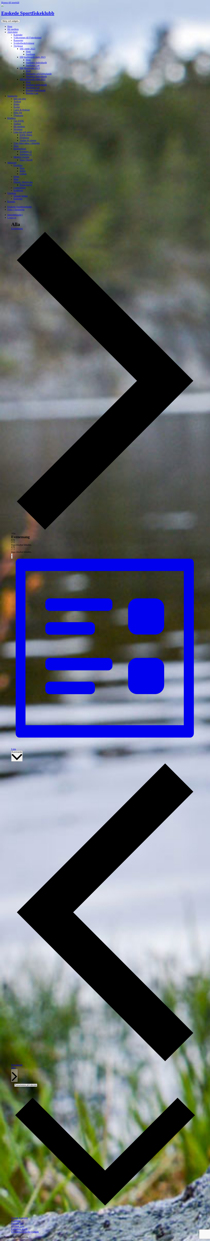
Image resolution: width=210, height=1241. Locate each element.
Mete (16, 179)
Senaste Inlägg (21, 196)
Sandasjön (12, 96)
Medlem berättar (21, 157)
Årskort (17, 101)
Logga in (11, 217)
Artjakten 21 (26, 154)
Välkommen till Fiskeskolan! (28, 37)
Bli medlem (13, 29)
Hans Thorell (26, 160)
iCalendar (16, 1220)
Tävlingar (18, 46)
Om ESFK (19, 121)
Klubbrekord (20, 148)
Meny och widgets (10, 21)
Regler (17, 107)
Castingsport (20, 187)
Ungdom (11, 193)
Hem (9, 26)
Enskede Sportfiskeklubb (27, 13)
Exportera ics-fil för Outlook (25, 1232)
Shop (16, 146)
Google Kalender (19, 1218)
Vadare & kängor (28, 140)
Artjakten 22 (26, 151)
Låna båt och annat (23, 132)
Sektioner (12, 162)
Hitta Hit (18, 112)
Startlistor (30, 54)
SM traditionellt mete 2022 (33, 79)
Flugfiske (18, 165)
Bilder (17, 104)
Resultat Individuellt (35, 90)
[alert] (105, 542)
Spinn (16, 176)
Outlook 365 (17, 1223)
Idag (13, 1067)
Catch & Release (22, 110)
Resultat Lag (32, 93)
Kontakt (11, 201)
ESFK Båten (26, 135)
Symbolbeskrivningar (24, 43)
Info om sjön (20, 98)
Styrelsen (18, 129)
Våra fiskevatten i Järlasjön (27, 143)
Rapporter (18, 40)
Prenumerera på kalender (26, 1085)
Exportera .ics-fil (19, 1229)
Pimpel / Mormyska (23, 182)
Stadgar (17, 123)
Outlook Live (17, 1226)
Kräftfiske (18, 190)
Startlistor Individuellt (36, 62)
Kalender (18, 34)
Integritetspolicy (15, 214)
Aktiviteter (12, 32)
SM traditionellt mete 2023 (33, 57)
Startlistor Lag (33, 65)
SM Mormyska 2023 (30, 68)
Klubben (11, 118)
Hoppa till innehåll (10, 2)
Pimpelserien (26, 185)
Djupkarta (18, 115)
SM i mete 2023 (27, 48)
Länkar (23, 173)
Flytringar (24, 137)
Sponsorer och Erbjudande (39, 73)
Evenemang (17, 228)
